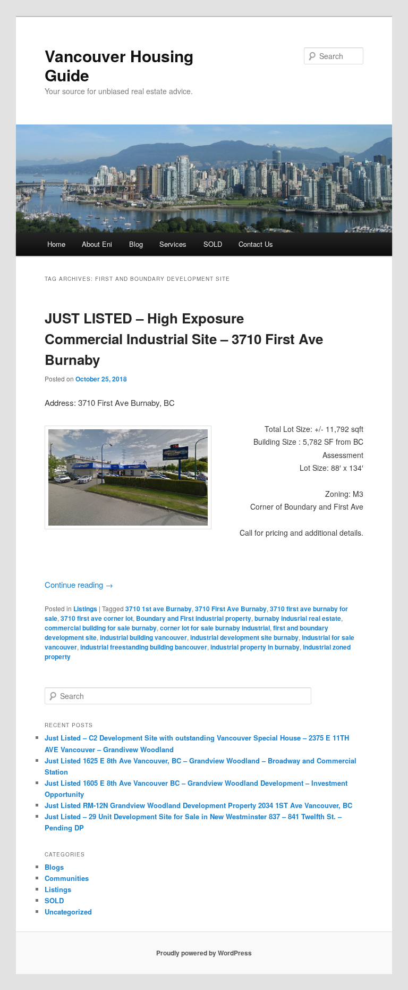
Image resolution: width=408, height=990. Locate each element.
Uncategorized (68, 911)
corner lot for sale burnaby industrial (215, 628)
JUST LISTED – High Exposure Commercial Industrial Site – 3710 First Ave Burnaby (184, 338)
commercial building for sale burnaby (101, 628)
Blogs (54, 867)
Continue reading (79, 584)
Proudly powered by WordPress (204, 953)
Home (56, 244)
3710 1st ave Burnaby (158, 608)
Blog (136, 244)
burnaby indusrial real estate (297, 618)
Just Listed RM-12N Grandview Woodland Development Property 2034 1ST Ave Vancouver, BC (198, 805)
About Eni (97, 244)
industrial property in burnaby (255, 647)
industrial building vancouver (143, 637)
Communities (67, 878)
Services (172, 244)
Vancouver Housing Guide (119, 65)
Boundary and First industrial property (193, 618)
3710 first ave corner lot (97, 618)
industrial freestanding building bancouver (143, 647)
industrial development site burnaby (244, 637)
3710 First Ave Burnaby (231, 608)
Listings (85, 608)
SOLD (212, 244)
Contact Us (256, 244)
